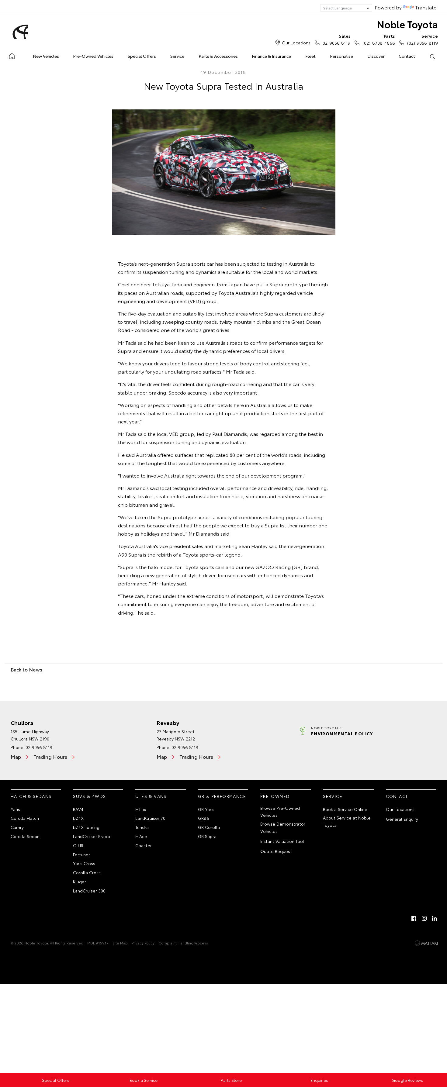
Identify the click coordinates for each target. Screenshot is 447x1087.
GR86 (203, 818)
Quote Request (276, 851)
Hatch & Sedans (31, 796)
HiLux (140, 809)
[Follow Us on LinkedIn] (434, 918)
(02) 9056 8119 (422, 39)
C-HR (78, 845)
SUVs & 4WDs (89, 796)
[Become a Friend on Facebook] (414, 918)
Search (432, 56)
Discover (376, 56)
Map (16, 756)
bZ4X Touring (86, 827)
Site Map (120, 942)
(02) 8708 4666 (378, 39)
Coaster (143, 845)
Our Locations (296, 43)
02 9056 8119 (336, 39)
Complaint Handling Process (183, 942)
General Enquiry (402, 819)
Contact (407, 56)
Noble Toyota (407, 24)
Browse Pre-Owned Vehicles (280, 811)
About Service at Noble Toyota (347, 821)
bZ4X (78, 818)
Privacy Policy (143, 942)
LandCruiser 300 (89, 891)
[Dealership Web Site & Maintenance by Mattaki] (426, 943)
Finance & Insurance (271, 56)
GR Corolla (209, 827)
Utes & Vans (150, 796)
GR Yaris (206, 809)
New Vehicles (46, 56)
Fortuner (81, 854)
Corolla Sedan (25, 836)
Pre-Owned (275, 796)
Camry (17, 827)
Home (12, 55)
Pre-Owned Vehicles (93, 56)
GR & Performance (222, 796)
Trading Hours (50, 756)
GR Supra (207, 836)
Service (177, 56)
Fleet (310, 56)
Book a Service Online (345, 809)
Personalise (341, 56)
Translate (425, 7)
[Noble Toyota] (19, 32)
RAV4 (78, 809)
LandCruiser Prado (91, 836)
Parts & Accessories (218, 56)
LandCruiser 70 (150, 818)
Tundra (142, 827)
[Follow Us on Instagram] (424, 918)
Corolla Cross (87, 872)
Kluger (79, 881)
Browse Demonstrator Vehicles (282, 827)
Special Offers (142, 56)
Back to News (26, 669)
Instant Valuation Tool (282, 841)
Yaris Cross (84, 863)
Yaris (15, 809)
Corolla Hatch (25, 818)
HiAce (141, 836)
